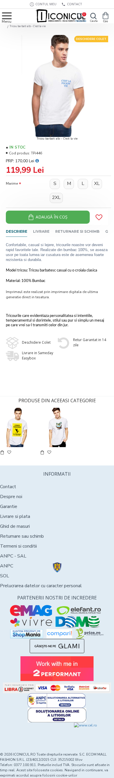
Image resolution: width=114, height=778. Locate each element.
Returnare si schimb (77, 231)
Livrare (41, 231)
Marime (12, 183)
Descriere (16, 231)
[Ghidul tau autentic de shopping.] (59, 633)
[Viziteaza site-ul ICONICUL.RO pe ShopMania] (26, 633)
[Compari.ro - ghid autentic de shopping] (28, 733)
